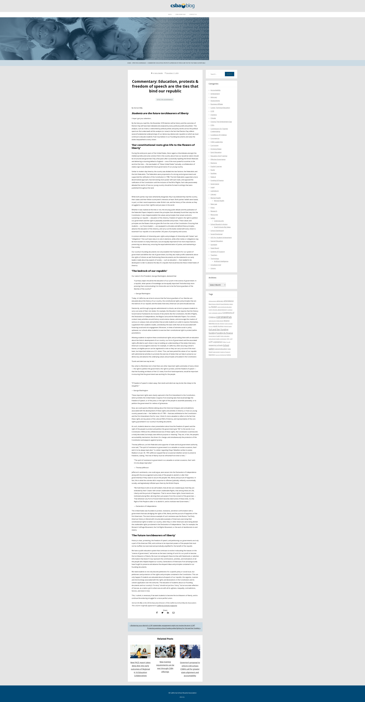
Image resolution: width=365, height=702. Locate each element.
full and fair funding (218, 329)
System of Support (225, 352)
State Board (215, 248)
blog (170, 14)
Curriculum (214, 145)
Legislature (215, 191)
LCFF (211, 342)
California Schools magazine (167, 606)
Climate (213, 118)
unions (213, 268)
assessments (215, 101)
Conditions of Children (219, 135)
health (218, 336)
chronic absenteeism (219, 310)
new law (214, 204)
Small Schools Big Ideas (222, 227)
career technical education (224, 307)
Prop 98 (228, 342)
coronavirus (224, 317)
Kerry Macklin (159, 73)
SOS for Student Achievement (221, 238)
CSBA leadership (217, 142)
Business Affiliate (217, 104)
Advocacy (214, 97)
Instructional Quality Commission (217, 339)
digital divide (219, 321)
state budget (216, 352)
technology (223, 355)
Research (214, 211)
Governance (215, 184)
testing (229, 355)
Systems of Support (218, 252)
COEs (212, 125)
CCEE (212, 111)
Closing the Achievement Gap (221, 122)
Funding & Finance (217, 180)
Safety (213, 218)
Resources (214, 215)
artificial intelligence (221, 261)
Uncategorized (216, 265)
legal (212, 187)
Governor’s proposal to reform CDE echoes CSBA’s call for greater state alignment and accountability (190, 669)
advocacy (220, 301)
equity (213, 170)
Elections (214, 163)
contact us (193, 14)
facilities (214, 173)
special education (221, 349)
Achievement (215, 94)
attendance (229, 301)
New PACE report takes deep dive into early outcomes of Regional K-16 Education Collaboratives (140, 669)
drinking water (216, 149)
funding (212, 333)
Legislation (217, 342)
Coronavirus (215, 138)
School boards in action (219, 224)
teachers (212, 355)
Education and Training (219, 156)
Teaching (217, 355)
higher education (224, 336)
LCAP (231, 339)
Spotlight (214, 245)
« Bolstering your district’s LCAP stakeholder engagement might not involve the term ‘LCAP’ (162, 625)
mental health (216, 198)
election (222, 323)
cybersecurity (219, 221)
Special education (217, 241)
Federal (213, 177)
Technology (215, 259)
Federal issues (228, 326)
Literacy (213, 194)
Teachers (214, 255)
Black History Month (214, 304)
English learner (216, 166)
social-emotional (216, 234)
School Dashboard (217, 231)
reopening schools (216, 345)
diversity (217, 323)
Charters (214, 115)
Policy (213, 208)
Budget (214, 307)
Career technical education (220, 108)
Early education (216, 152)
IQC (228, 339)
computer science (217, 313)
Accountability (216, 90)
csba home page (180, 14)
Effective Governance (165, 99)
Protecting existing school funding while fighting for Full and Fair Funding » (174, 628)
